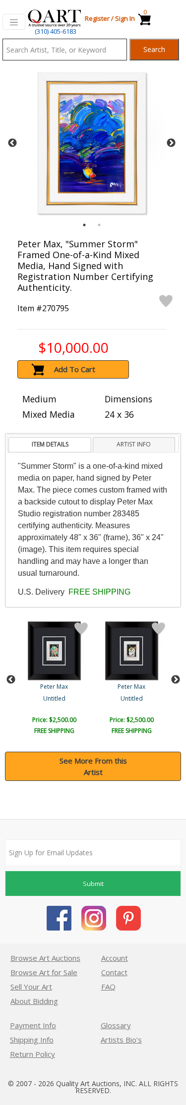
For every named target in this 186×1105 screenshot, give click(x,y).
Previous (12, 143)
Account (114, 958)
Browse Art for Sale (43, 972)
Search (154, 49)
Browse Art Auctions (45, 958)
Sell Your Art (31, 987)
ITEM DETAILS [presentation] (50, 444)
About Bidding (34, 1001)
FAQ (108, 987)
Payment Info (33, 1025)
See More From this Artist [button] (93, 766)
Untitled (54, 698)
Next (171, 143)
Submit (93, 883)
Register (97, 18)
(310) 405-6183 (55, 31)
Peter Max (54, 686)
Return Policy (32, 1054)
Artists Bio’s (121, 1040)
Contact (114, 972)
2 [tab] (99, 225)
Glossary (116, 1025)
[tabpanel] (91, 143)
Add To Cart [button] (74, 369)
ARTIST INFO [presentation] (134, 444)
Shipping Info (32, 1040)
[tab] (49, 444)
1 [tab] (84, 225)
